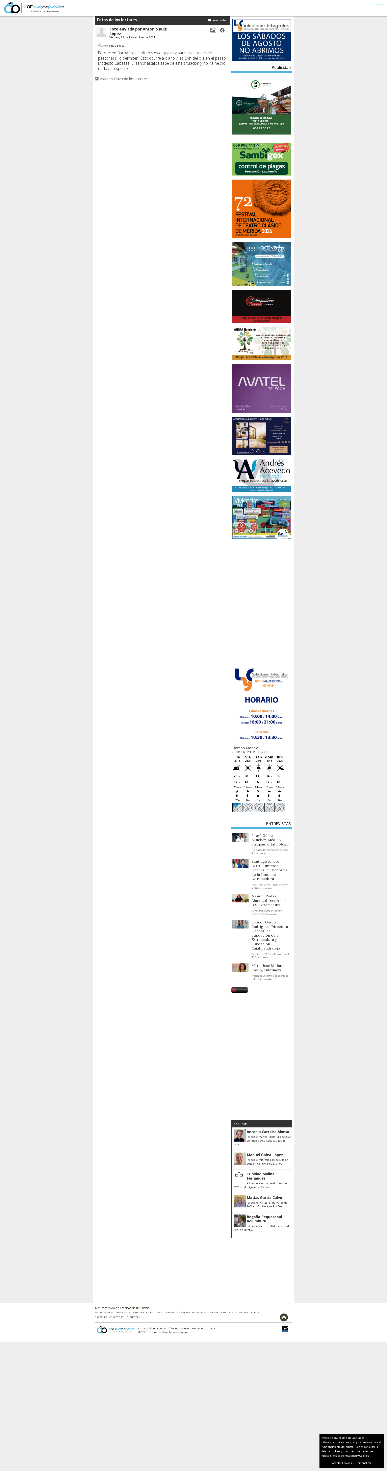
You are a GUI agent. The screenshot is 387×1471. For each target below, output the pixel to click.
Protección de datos (203, 1328)
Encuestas (133, 1317)
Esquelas (241, 1124)
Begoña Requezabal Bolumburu (264, 1218)
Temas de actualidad (205, 1312)
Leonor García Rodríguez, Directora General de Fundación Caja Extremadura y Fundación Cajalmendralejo (270, 935)
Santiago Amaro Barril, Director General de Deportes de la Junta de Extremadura (270, 870)
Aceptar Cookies (342, 1463)
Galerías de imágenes (177, 1312)
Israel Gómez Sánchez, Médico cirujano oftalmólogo (270, 839)
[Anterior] (222, 30)
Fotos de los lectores (147, 1312)
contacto (257, 1312)
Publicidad (242, 1312)
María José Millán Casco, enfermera (267, 967)
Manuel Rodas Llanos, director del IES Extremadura (269, 900)
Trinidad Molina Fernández (261, 1176)
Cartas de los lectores (110, 1317)
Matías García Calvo (264, 1197)
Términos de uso (178, 1328)
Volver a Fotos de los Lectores (123, 78)
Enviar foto (218, 20)
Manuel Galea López (265, 1154)
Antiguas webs (104, 1312)
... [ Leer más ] (262, 853)
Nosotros (226, 1312)
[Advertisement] (261, 602)
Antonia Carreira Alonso (268, 1131)
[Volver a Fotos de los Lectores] (213, 30)
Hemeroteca (123, 1312)
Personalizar (363, 1463)
